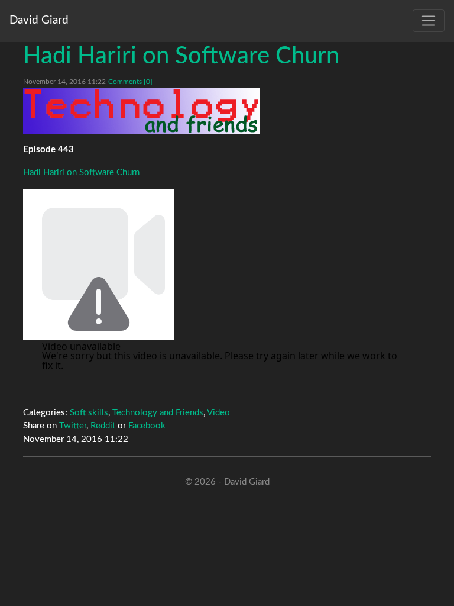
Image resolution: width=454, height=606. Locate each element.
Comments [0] (130, 81)
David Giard (39, 20)
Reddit (102, 425)
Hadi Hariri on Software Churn (181, 56)
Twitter (72, 425)
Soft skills (89, 412)
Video (218, 412)
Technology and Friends (157, 412)
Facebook (147, 425)
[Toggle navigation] (429, 20)
